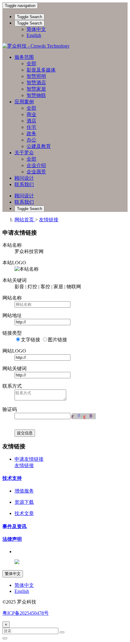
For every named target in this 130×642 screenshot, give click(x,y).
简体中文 (36, 29)
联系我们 (24, 184)
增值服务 (24, 490)
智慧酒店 (36, 82)
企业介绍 (36, 165)
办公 (31, 139)
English (34, 35)
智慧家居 (36, 89)
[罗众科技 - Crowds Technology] (65, 46)
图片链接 (57, 339)
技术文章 (24, 513)
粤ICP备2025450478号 (25, 613)
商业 (31, 114)
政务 (31, 133)
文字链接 (30, 339)
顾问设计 (24, 178)
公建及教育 (39, 146)
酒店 (31, 120)
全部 (31, 63)
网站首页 (25, 219)
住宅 (31, 127)
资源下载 (24, 502)
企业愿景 (36, 171)
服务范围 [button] (24, 57)
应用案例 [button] (24, 101)
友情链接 (48, 219)
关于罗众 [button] (24, 152)
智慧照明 (36, 76)
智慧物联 (36, 95)
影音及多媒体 (41, 69)
